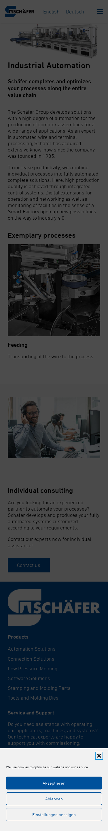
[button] (99, 756)
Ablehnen (54, 798)
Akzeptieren (54, 783)
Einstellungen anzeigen (54, 814)
